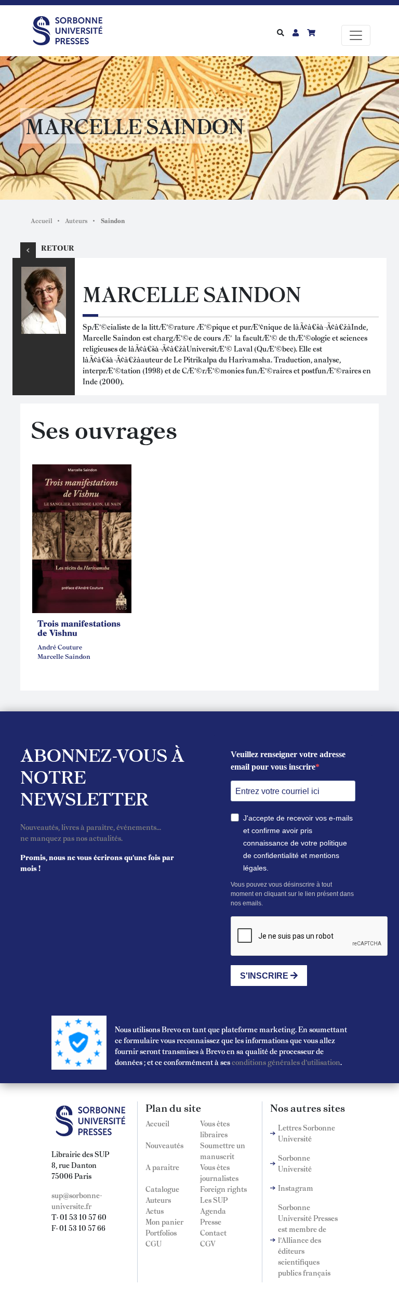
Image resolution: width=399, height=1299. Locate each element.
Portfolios (161, 1232)
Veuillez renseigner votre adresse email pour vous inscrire (288, 760)
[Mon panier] (311, 32)
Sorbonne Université (295, 1163)
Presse (210, 1221)
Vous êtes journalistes (219, 1172)
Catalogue (162, 1189)
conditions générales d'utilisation (286, 1062)
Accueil (41, 220)
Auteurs (76, 220)
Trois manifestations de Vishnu (79, 627)
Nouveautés (164, 1145)
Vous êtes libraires (215, 1128)
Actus (154, 1210)
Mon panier (164, 1221)
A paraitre (162, 1167)
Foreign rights (223, 1189)
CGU (153, 1243)
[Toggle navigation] (355, 35)
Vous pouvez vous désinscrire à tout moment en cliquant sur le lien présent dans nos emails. (292, 894)
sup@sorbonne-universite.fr (76, 1200)
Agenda (213, 1210)
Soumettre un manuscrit (222, 1150)
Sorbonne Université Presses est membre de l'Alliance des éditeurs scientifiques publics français (308, 1240)
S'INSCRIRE (265, 975)
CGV (208, 1243)
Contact (213, 1232)
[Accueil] (72, 28)
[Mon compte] (295, 32)
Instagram (295, 1188)
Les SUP (214, 1199)
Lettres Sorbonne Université (306, 1133)
